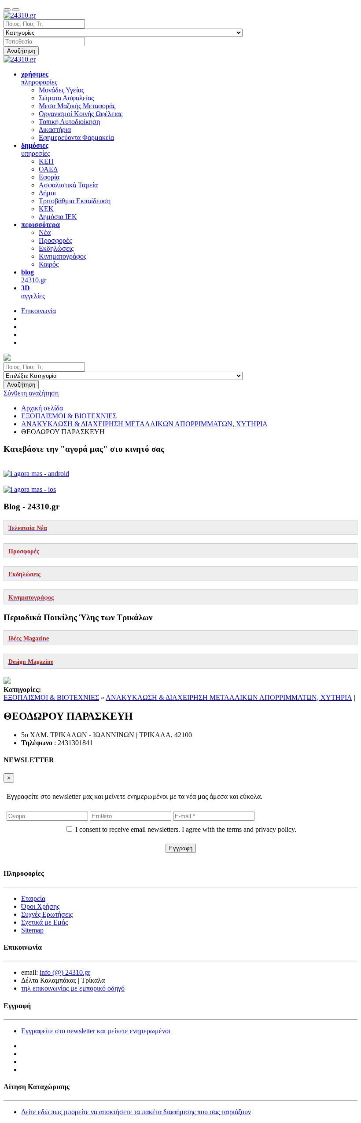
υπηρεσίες (35, 149)
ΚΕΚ (46, 208)
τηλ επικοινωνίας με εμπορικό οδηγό (73, 988)
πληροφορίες (39, 78)
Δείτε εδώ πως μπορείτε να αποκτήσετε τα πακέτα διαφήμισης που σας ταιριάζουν (136, 1112)
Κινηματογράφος (62, 256)
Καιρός (49, 264)
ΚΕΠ (46, 161)
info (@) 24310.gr (65, 972)
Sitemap (32, 930)
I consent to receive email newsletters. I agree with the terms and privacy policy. (185, 829)
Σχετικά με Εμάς (44, 922)
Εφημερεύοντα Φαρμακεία (76, 137)
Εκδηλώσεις (56, 248)
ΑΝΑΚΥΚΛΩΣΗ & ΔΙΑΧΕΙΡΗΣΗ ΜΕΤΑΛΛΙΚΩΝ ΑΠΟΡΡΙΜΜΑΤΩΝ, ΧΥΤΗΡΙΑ (229, 697)
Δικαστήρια (55, 129)
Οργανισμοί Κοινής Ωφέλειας (80, 113)
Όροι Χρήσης (40, 906)
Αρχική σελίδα (42, 408)
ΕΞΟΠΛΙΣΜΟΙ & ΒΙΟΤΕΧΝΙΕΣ (51, 697)
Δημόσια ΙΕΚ (58, 216)
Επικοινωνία (38, 311)
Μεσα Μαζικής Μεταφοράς (77, 106)
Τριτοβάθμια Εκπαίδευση (75, 201)
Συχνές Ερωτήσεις (47, 914)
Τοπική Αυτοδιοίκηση (69, 121)
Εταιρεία (33, 898)
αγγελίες (33, 292)
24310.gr (33, 276)
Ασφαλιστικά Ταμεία (68, 185)
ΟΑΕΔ (48, 169)
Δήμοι (47, 193)
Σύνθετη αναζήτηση (31, 393)
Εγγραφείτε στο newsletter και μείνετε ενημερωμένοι (95, 1031)
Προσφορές (55, 240)
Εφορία (49, 177)
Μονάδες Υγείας (61, 90)
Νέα (45, 232)
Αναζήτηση (21, 51)
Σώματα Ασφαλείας (66, 98)
